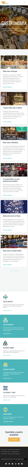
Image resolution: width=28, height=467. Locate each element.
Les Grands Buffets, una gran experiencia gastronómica (11, 180)
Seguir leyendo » (7, 87)
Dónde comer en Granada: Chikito (12, 250)
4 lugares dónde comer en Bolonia (12, 108)
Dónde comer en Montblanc (10, 142)
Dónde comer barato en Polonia (11, 216)
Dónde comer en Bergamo (10, 71)
